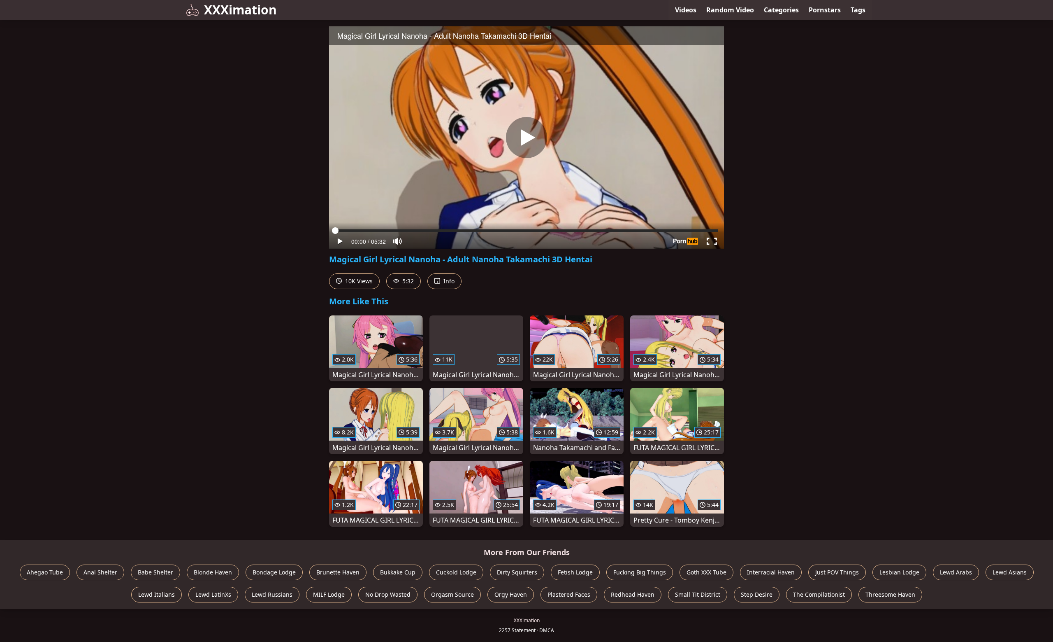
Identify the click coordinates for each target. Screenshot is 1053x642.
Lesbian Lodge (899, 572)
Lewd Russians (272, 594)
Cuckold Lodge (456, 572)
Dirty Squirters (517, 572)
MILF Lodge (329, 594)
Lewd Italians (156, 594)
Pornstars (825, 9)
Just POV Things (837, 572)
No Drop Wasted (388, 594)
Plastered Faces (568, 594)
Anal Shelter (100, 572)
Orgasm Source (452, 594)
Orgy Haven (510, 594)
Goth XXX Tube (706, 572)
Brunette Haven (338, 572)
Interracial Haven (771, 572)
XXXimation (240, 9)
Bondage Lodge (274, 572)
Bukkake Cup (397, 572)
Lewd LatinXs (213, 594)
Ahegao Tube (45, 572)
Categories (781, 9)
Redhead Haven (632, 594)
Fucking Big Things (639, 572)
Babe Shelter (155, 572)
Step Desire (756, 594)
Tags (858, 9)
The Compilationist (819, 594)
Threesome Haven (890, 594)
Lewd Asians (1010, 572)
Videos (685, 9)
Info (448, 281)
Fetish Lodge (575, 572)
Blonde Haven (213, 572)
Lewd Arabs (956, 572)
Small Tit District (697, 594)
